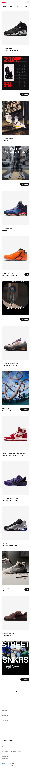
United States (6, 746)
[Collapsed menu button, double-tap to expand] (28, 2)
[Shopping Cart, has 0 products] (25, 2)
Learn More (25, 94)
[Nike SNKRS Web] (4, 2)
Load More (15, 691)
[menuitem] (4, 754)
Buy (27, 274)
